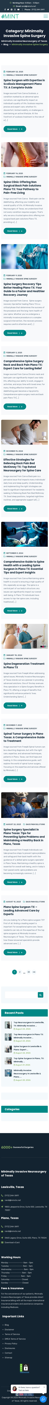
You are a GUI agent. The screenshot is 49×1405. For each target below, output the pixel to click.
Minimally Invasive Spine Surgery (21, 75)
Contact (8, 1353)
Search (40, 995)
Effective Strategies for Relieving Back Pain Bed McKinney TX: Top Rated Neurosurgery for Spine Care (22, 465)
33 (29, 972)
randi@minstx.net (29, 6)
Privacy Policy (11, 1343)
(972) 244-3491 (38, 10)
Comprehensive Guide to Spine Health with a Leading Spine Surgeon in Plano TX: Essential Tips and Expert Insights (24, 567)
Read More (12, 129)
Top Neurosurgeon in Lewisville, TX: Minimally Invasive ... (29, 1024)
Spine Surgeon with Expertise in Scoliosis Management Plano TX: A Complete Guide (24, 84)
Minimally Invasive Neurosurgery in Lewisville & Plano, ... (27, 1073)
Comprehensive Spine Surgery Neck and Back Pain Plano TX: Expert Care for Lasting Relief (24, 364)
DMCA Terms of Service (15, 1339)
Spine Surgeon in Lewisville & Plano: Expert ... (28, 1048)
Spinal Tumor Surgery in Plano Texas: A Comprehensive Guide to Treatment (24, 737)
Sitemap (8, 1357)
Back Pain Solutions (35, 824)
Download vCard (12, 1242)
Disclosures (10, 1348)
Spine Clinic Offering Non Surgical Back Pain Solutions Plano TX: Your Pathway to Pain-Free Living (22, 187)
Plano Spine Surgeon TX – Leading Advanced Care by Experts (21, 910)
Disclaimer (9, 1329)
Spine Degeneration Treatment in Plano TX (24, 665)
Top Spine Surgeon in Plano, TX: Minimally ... (29, 1060)
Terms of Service (12, 1334)
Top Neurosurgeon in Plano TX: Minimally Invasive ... (28, 1036)
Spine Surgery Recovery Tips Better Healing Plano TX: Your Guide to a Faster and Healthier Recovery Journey (24, 289)
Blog (7, 1325)
